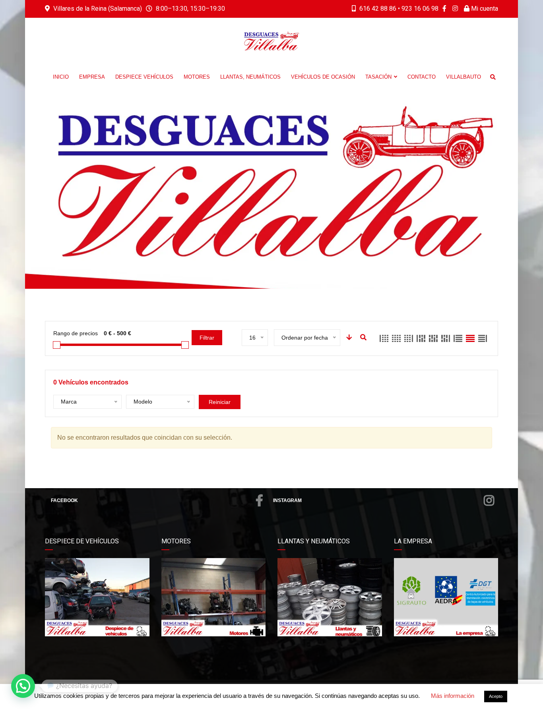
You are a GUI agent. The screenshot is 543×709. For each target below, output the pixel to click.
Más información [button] (452, 695)
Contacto (421, 77)
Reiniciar (220, 402)
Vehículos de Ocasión (323, 77)
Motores (197, 77)
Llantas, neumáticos (250, 77)
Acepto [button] (495, 696)
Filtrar (207, 337)
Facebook (64, 500)
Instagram (287, 500)
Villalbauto (463, 77)
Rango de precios (75, 333)
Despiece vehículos (144, 77)
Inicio (61, 77)
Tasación (378, 77)
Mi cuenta (483, 8)
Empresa (92, 77)
